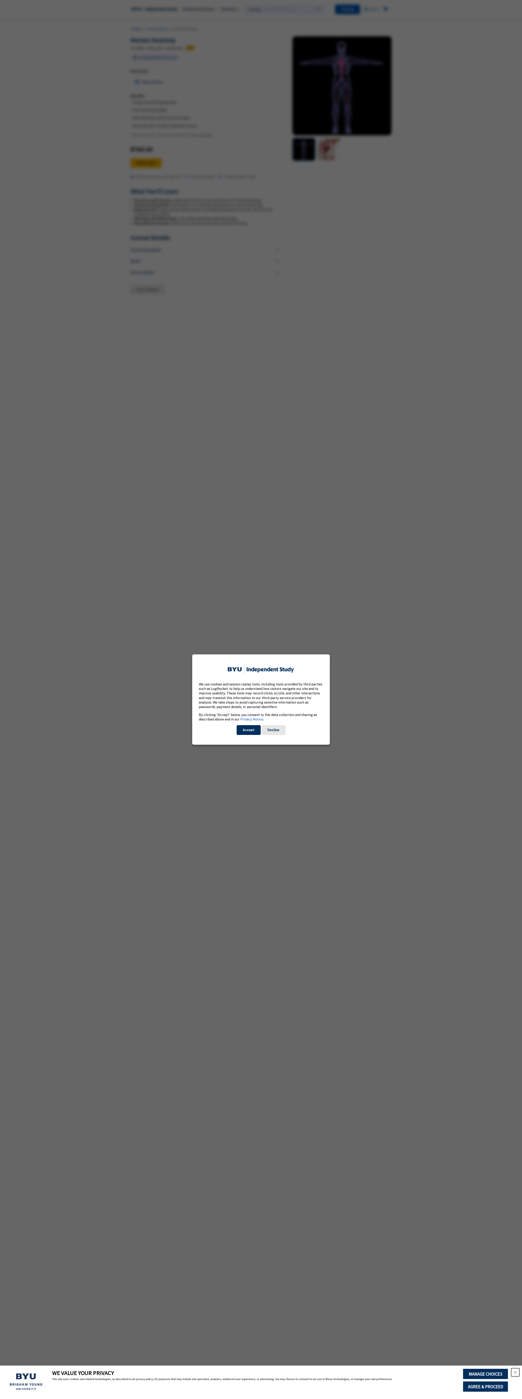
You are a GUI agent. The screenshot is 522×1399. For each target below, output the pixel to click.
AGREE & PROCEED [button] (485, 1386)
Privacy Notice (251, 719)
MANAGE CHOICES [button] (485, 1374)
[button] (515, 1372)
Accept (248, 730)
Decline (273, 730)
